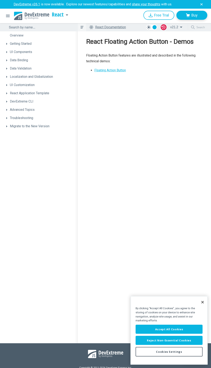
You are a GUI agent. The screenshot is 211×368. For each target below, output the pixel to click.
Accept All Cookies (169, 329)
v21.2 (174, 27)
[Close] (202, 302)
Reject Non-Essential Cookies (169, 340)
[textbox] (41, 27)
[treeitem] (41, 35)
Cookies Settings (169, 352)
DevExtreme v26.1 (27, 4)
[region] (169, 330)
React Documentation (110, 27)
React (58, 15)
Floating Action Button (110, 70)
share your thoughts (146, 4)
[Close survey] (201, 4)
